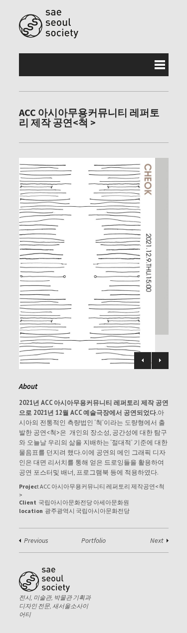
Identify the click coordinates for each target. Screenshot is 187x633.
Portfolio (93, 540)
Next (160, 360)
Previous (142, 360)
